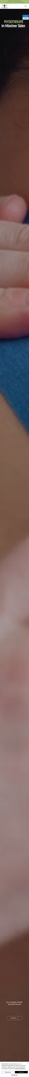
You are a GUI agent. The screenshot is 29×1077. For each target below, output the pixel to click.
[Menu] (25, 6)
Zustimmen (21, 1072)
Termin (25, 18)
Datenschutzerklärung (20, 1068)
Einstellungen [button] (14, 1075)
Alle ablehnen (8, 1072)
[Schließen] (27, 1064)
